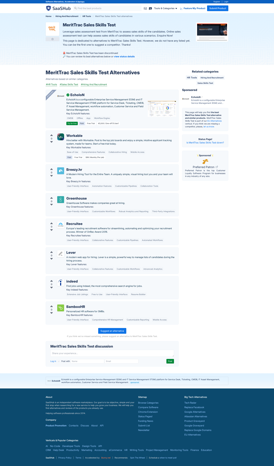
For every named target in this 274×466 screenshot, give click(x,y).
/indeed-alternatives (58, 278)
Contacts (73, 425)
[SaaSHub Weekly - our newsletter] (145, 8)
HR (125, 450)
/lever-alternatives (57, 249)
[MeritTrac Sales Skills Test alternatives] (52, 29)
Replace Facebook (194, 407)
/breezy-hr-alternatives (60, 166)
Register (216, 2)
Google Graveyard (194, 425)
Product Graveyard (194, 421)
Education (206, 450)
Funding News (145, 421)
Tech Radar (190, 402)
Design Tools (89, 446)
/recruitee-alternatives (60, 220)
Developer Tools (71, 446)
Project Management (157, 450)
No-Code (55, 446)
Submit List (144, 425)
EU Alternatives (214, 121)
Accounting (100, 450)
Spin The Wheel (137, 457)
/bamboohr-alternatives (60, 303)
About (94, 425)
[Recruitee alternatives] (60, 225)
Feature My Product (194, 8)
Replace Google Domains (197, 430)
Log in (53, 361)
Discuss (85, 425)
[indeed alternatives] (60, 282)
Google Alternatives (194, 411)
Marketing (86, 450)
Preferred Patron (204, 167)
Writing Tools (137, 450)
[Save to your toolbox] (52, 39)
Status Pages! (145, 416)
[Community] (150, 8)
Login (226, 2)
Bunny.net (106, 457)
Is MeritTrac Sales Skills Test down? (205, 142)
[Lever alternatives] (60, 253)
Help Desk (58, 450)
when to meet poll (168, 457)
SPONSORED (50, 94)
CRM (48, 450)
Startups (80, 2)
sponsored (134, 382)
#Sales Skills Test (69, 84)
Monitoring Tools (179, 450)
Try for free (72, 123)
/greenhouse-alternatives (61, 195)
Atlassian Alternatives (195, 416)
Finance (195, 450)
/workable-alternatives (60, 132)
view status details (124, 56)
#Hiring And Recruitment (94, 84)
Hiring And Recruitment (212, 77)
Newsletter (144, 430)
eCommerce (115, 450)
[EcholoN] (60, 96)
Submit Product (217, 8)
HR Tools (192, 77)
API (101, 425)
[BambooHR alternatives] (60, 307)
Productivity (72, 450)
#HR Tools (51, 84)
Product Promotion (56, 425)
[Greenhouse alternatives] (60, 199)
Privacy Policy (64, 457)
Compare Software (148, 407)
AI (47, 446)
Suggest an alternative (112, 330)
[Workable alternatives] (60, 136)
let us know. (209, 126)
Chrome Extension (148, 411)
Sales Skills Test (205, 83)
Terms (78, 457)
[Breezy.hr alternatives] (60, 170)
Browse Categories (148, 402)
